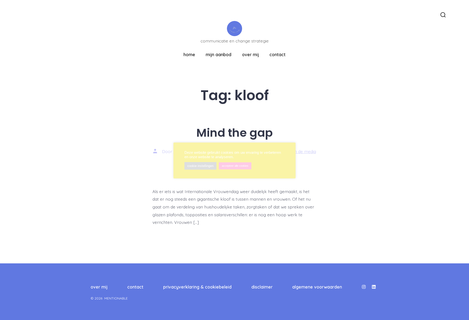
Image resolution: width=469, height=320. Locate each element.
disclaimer (262, 286)
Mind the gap (234, 133)
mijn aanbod (218, 54)
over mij (250, 54)
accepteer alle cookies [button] (235, 165)
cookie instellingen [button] (200, 166)
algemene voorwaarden (317, 286)
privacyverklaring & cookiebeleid (197, 286)
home (189, 54)
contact (277, 54)
